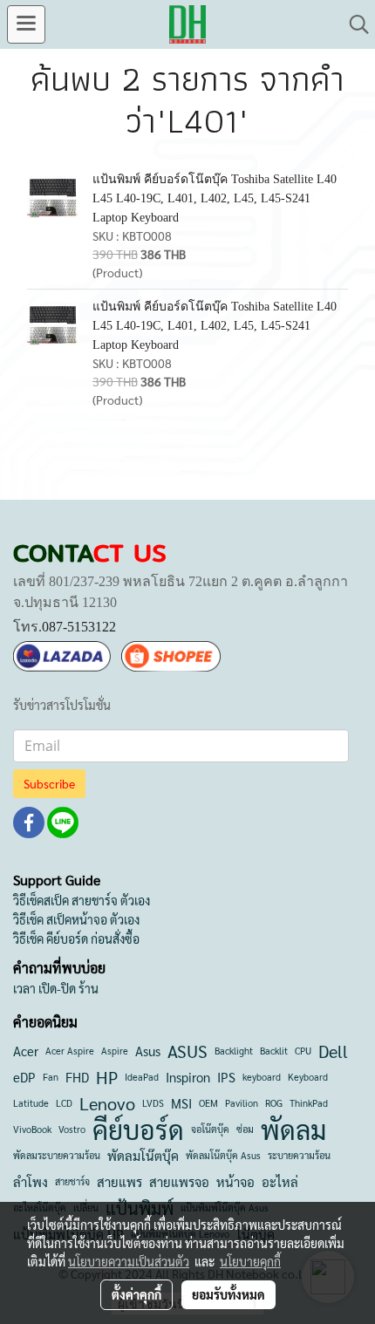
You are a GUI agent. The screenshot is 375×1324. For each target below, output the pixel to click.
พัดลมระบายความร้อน (56, 1155)
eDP (24, 1076)
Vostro (71, 1129)
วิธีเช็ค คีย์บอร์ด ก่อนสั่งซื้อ (76, 938)
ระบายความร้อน (299, 1155)
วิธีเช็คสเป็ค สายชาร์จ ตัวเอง (81, 900)
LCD (64, 1102)
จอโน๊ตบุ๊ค (210, 1129)
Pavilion (241, 1102)
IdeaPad (142, 1076)
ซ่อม (245, 1129)
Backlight (234, 1050)
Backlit (274, 1050)
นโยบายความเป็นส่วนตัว (128, 1261)
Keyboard (308, 1076)
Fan (50, 1076)
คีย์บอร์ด (138, 1129)
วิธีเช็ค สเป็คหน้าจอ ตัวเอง (76, 919)
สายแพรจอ (179, 1181)
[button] (353, 24)
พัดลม (293, 1129)
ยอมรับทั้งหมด (228, 1294)
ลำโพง (30, 1181)
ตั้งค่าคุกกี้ (136, 1294)
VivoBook (32, 1129)
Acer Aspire (69, 1050)
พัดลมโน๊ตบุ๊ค (143, 1155)
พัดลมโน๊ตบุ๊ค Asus (223, 1155)
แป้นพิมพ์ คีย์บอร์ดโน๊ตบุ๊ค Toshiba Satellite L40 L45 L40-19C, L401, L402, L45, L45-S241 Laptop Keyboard (214, 198)
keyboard (261, 1076)
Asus (147, 1050)
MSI (181, 1103)
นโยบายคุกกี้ (250, 1261)
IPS (226, 1076)
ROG (274, 1102)
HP (107, 1077)
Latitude (31, 1102)
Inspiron (188, 1076)
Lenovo (107, 1103)
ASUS (187, 1051)
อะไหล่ (280, 1181)
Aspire (114, 1050)
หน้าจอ (235, 1181)
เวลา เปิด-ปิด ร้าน (56, 988)
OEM (208, 1102)
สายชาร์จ (72, 1181)
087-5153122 (79, 626)
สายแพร (119, 1181)
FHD (77, 1076)
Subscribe (49, 783)
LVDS (153, 1102)
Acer (25, 1050)
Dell (333, 1051)
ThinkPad (309, 1102)
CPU (303, 1050)
